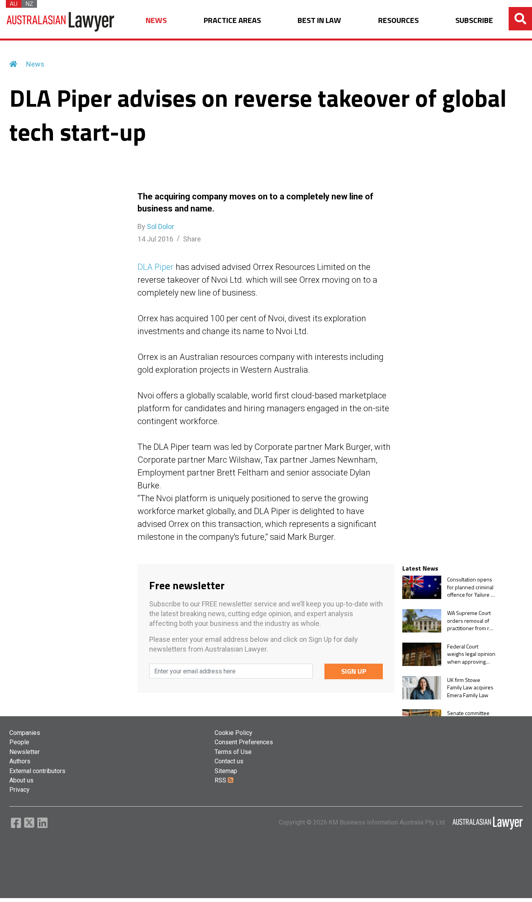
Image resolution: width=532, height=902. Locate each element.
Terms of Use (233, 752)
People (19, 742)
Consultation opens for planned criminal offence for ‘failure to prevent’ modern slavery (471, 587)
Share (192, 239)
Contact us (229, 761)
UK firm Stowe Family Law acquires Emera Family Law (470, 687)
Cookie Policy (233, 732)
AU (14, 4)
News (35, 64)
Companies (24, 732)
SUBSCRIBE (474, 20)
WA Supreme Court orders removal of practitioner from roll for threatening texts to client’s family (471, 620)
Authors (19, 761)
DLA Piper (155, 267)
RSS (221, 780)
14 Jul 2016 (155, 239)
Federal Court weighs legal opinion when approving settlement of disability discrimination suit (471, 654)
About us (21, 780)
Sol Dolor (160, 226)
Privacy (19, 789)
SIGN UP (353, 671)
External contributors (37, 771)
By (155, 226)
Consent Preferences (244, 742)
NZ (29, 4)
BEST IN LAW (319, 20)
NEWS (156, 20)
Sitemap (226, 771)
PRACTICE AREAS (232, 20)
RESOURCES (398, 20)
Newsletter (24, 752)
